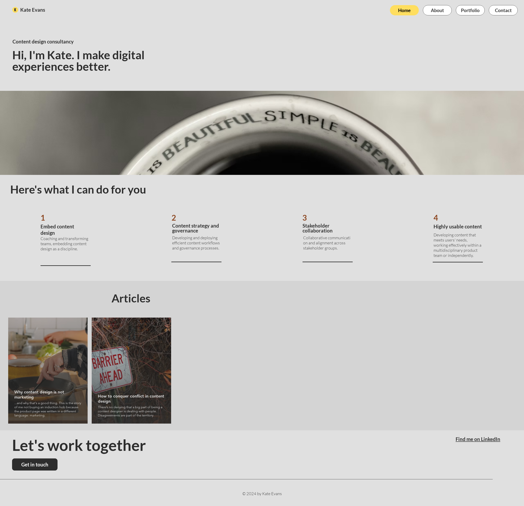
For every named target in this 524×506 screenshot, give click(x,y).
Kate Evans (32, 10)
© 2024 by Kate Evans (262, 493)
